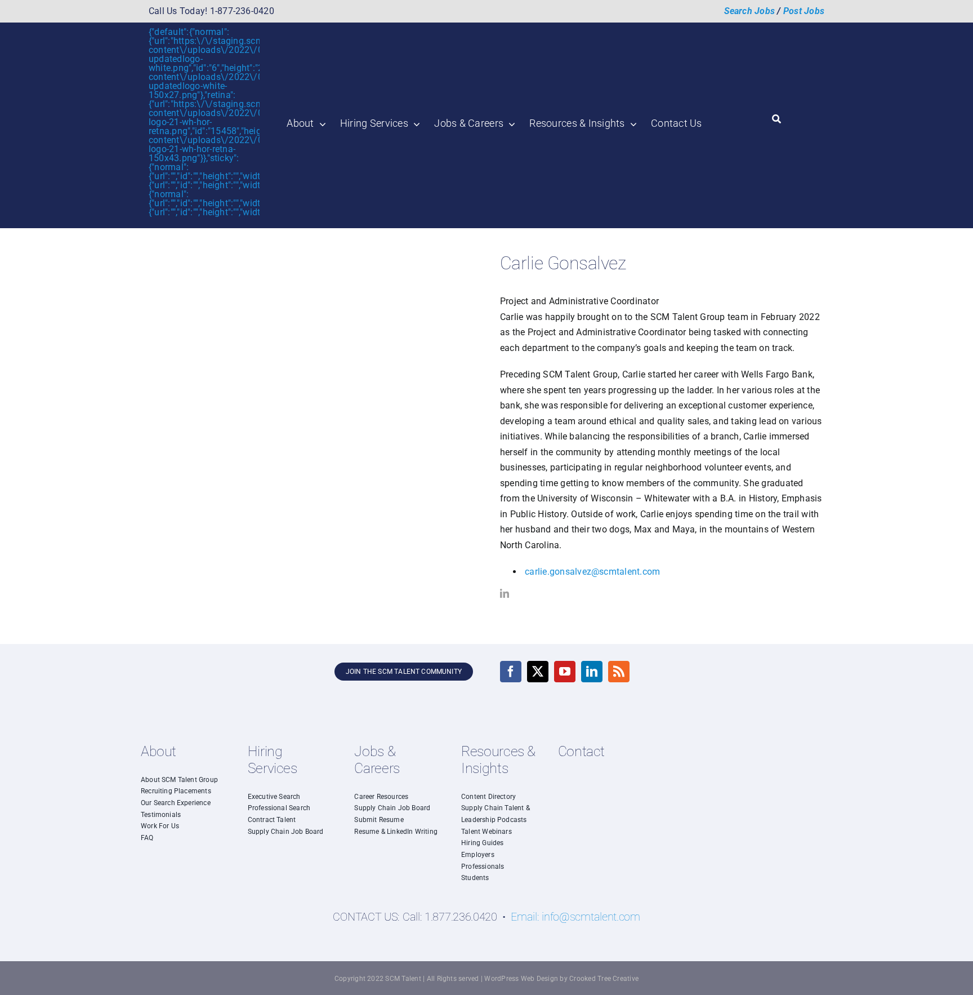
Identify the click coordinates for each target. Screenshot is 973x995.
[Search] (776, 119)
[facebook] (510, 671)
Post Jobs (803, 11)
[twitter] (537, 671)
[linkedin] (504, 593)
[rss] (619, 671)
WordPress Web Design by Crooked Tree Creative (561, 979)
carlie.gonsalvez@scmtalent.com (592, 571)
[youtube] (564, 671)
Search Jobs (749, 11)
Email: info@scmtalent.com (575, 916)
